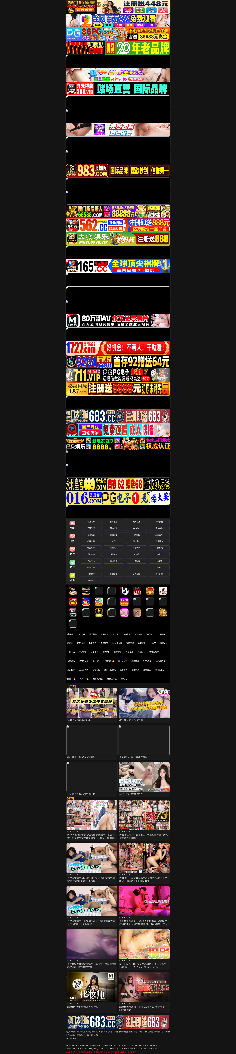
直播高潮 (130, 643)
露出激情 (113, 561)
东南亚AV (159, 535)
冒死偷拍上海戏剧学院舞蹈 (133, 757)
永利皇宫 (96, 661)
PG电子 (127, 634)
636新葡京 (122, 661)
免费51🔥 (147, 661)
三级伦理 (91, 528)
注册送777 (150, 634)
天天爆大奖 (84, 669)
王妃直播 (83, 652)
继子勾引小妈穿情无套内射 (81, 757)
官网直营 (105, 634)
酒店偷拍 (164, 643)
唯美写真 (136, 561)
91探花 (113, 541)
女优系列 (113, 548)
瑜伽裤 (136, 554)
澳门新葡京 (154, 652)
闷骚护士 (159, 554)
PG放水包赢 (117, 643)
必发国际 (141, 652)
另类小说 (91, 580)
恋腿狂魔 (159, 548)
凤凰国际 (104, 643)
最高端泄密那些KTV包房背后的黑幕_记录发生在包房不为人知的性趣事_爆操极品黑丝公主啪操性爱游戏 (143, 923)
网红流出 (136, 541)
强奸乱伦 (113, 521)
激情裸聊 (135, 661)
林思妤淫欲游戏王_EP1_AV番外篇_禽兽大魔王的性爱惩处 (143, 1008)
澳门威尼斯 (160, 669)
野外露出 (159, 541)
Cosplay (136, 528)
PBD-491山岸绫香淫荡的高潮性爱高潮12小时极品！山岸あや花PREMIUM (143, 879)
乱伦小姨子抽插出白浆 (131, 793)
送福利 (162, 634)
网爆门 (159, 561)
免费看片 (124, 669)
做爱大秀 (135, 669)
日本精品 (113, 528)
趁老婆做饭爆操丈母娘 (79, 720)
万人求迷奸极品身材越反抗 (81, 793)
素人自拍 (159, 528)
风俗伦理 (159, 574)
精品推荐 (91, 521)
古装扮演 (91, 548)
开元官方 (71, 669)
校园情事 (113, 574)
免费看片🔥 (109, 661)
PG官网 (82, 634)
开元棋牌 (93, 634)
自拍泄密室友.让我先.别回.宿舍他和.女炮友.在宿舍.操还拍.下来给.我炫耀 (91, 879)
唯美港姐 (136, 535)
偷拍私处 (106, 652)
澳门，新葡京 (110, 669)
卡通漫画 (91, 561)
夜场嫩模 (129, 652)
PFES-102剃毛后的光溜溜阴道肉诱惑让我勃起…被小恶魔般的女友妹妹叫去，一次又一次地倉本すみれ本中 (92, 838)
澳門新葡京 (84, 661)
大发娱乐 (71, 661)
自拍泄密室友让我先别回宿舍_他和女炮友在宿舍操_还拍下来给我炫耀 (91, 922)
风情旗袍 (91, 554)
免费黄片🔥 (112, 678)
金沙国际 (96, 669)
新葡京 (70, 643)
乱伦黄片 (94, 652)
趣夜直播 (118, 652)
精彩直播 (142, 643)
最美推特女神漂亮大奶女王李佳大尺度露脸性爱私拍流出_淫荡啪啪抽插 (92, 965)
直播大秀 (147, 669)
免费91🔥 (71, 678)
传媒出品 (91, 567)
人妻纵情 (136, 574)
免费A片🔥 (84, 678)
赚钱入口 (125, 678)
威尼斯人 (71, 634)
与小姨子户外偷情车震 (131, 720)
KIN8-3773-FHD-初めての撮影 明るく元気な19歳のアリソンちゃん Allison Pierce (142, 965)
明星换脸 (113, 554)
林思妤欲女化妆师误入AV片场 (82, 1006)
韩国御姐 (113, 535)
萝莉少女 (159, 521)
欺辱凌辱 (91, 541)
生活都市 (91, 574)
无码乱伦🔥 (160, 661)
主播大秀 (71, 652)
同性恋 (159, 567)
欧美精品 (136, 521)
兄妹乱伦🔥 (98, 678)
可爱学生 (136, 548)
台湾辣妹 (91, 535)
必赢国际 (92, 643)
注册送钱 (138, 634)
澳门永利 (116, 634)
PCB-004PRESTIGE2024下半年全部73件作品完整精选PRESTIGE (144, 836)
